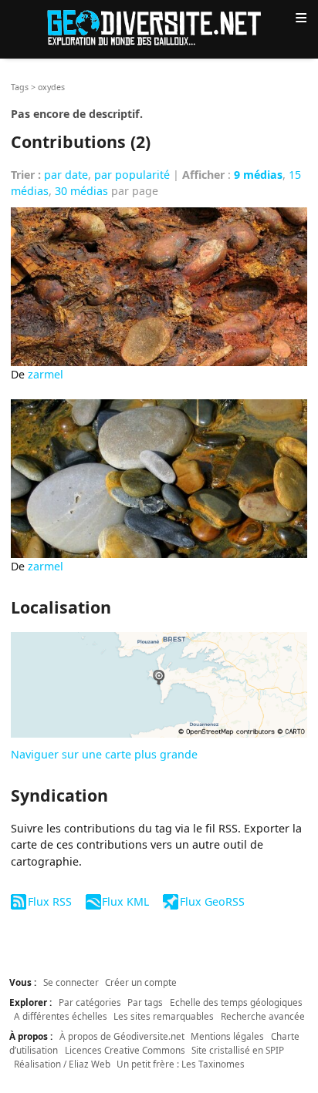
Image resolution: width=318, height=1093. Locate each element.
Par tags (145, 1002)
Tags (20, 87)
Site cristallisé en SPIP (237, 1050)
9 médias (258, 174)
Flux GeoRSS (212, 901)
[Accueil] (159, 26)
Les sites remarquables (163, 1016)
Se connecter (71, 982)
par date (66, 174)
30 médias (81, 190)
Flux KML (125, 901)
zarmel (45, 374)
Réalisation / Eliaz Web (62, 1064)
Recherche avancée (263, 1016)
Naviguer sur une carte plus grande (104, 754)
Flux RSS (49, 901)
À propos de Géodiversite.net (121, 1036)
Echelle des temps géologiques (236, 1002)
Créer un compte (141, 982)
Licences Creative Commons (125, 1050)
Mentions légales (227, 1036)
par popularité (132, 174)
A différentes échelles (60, 1016)
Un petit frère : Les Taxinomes (181, 1064)
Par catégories (90, 1002)
